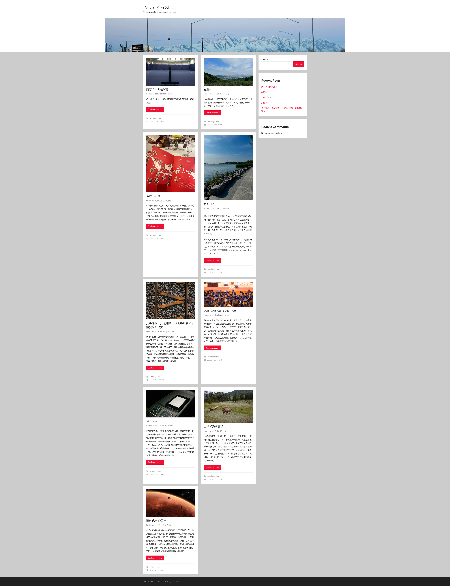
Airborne (152, 421)
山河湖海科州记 (213, 426)
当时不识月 (153, 196)
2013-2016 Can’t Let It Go (220, 310)
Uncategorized (155, 118)
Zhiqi (170, 94)
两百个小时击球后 (157, 89)
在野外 (208, 89)
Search (264, 59)
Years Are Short (160, 7)
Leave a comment (157, 121)
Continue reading (155, 109)
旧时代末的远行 (156, 520)
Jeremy (171, 332)
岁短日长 (209, 204)
